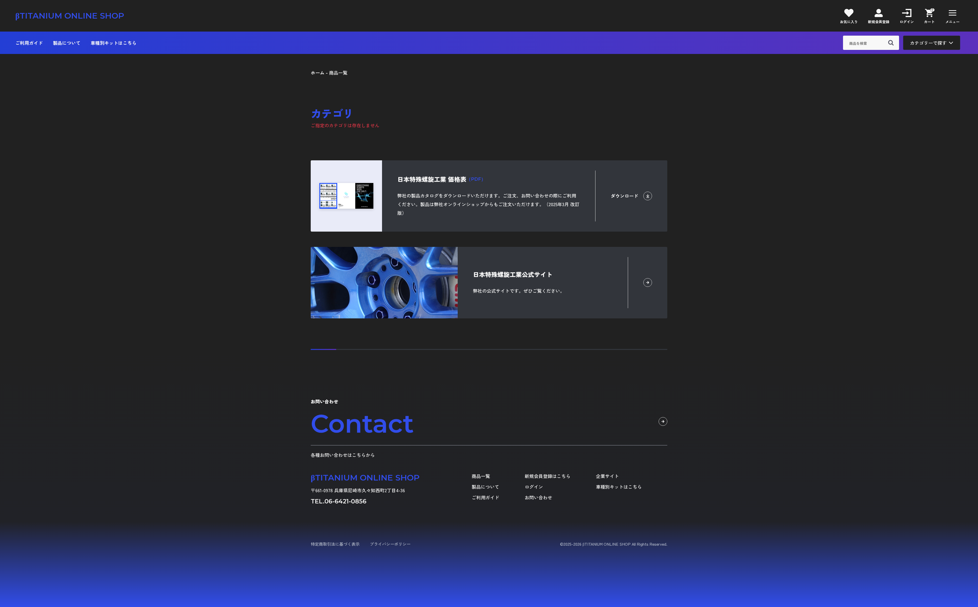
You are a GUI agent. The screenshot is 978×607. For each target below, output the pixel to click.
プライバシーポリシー (390, 544)
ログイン (534, 486)
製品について (66, 42)
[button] (952, 15)
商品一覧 (481, 476)
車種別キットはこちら (114, 42)
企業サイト (607, 476)
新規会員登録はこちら (547, 476)
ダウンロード (624, 195)
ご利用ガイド (29, 42)
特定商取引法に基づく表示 (335, 544)
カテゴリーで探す (928, 42)
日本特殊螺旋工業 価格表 (441, 179)
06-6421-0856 (345, 501)
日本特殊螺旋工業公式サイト (512, 274)
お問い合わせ (538, 497)
